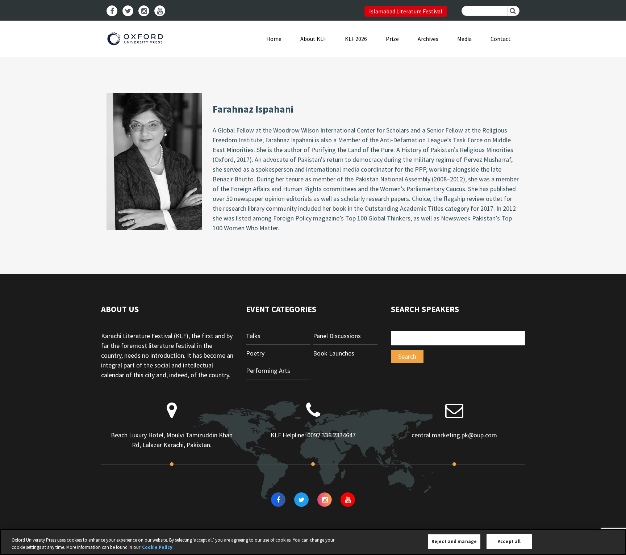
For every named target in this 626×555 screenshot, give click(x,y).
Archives (428, 38)
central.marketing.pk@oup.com (454, 435)
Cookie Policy (157, 547)
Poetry (255, 353)
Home (273, 38)
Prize (392, 38)
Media (464, 38)
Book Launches (333, 353)
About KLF (313, 38)
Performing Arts (268, 370)
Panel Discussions (337, 336)
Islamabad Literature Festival (405, 11)
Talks (253, 336)
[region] (313, 542)
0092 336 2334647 (331, 435)
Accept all (509, 541)
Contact (501, 38)
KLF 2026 (356, 38)
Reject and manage (454, 541)
